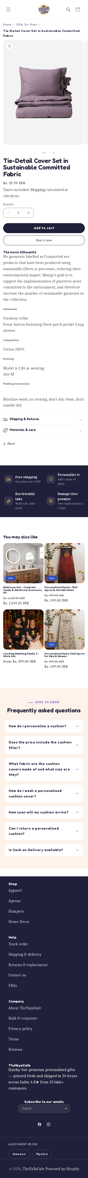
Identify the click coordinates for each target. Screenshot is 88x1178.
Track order (18, 944)
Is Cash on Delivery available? (36, 850)
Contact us (17, 975)
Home (7, 24)
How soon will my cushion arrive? (38, 812)
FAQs (13, 985)
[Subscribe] (65, 1109)
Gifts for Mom (26, 24)
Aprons (15, 901)
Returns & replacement (28, 965)
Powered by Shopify (62, 1169)
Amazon (19, 1154)
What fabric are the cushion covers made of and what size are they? (39, 769)
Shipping (37, 190)
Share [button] (11, 443)
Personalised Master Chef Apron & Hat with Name (61, 588)
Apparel (15, 890)
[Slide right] (53, 152)
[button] (8, 9)
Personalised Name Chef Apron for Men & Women (64, 655)
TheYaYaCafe (33, 1169)
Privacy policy (20, 1029)
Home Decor (19, 922)
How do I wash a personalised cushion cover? (35, 793)
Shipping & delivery (25, 954)
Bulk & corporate (23, 1018)
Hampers (16, 911)
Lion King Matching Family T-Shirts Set (21, 655)
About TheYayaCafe (25, 1008)
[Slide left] (34, 152)
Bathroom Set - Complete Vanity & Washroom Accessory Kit (22, 590)
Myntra (42, 1154)
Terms (14, 1039)
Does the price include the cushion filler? (40, 745)
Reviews (15, 1049)
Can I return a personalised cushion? (34, 831)
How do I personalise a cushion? (37, 726)
